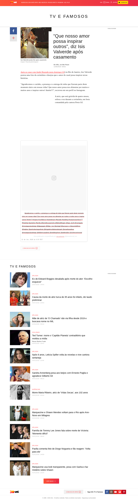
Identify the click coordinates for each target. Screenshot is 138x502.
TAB (109, 8)
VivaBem (84, 8)
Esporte (64, 8)
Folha (59, 8)
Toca (117, 8)
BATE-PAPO (34, 2)
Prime (112, 8)
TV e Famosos (69, 16)
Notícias (33, 8)
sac (101, 2)
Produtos (14, 8)
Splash (71, 8)
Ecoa (92, 8)
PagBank (60, 2)
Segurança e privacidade (88, 498)
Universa (77, 8)
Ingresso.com (26, 2)
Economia (53, 8)
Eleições (26, 8)
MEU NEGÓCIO (43, 2)
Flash (20, 8)
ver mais (50, 481)
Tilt (89, 8)
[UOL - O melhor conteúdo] (13, 2)
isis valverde (60, 236)
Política (39, 8)
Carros (46, 8)
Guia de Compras (125, 8)
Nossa (105, 8)
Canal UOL (98, 8)
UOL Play (67, 2)
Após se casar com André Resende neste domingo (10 (42, 72)
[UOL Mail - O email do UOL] (106, 2)
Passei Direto (52, 2)
